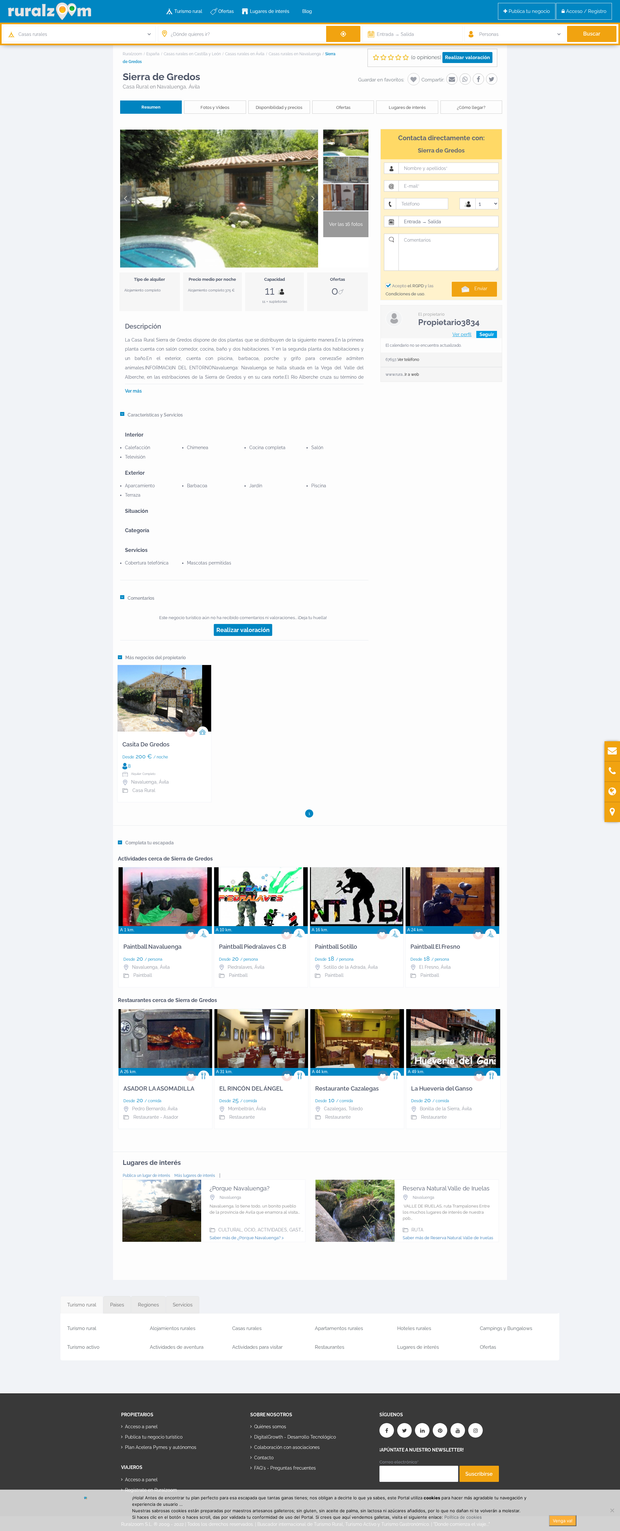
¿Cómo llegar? (471, 107)
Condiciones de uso (405, 293)
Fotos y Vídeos (215, 107)
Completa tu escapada (149, 842)
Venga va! (563, 1520)
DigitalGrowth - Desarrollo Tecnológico (295, 1437)
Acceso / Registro (585, 11)
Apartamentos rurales (339, 1328)
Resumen (150, 107)
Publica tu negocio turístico (153, 1437)
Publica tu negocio (528, 11)
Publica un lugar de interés (146, 1175)
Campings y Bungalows (506, 1328)
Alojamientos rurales (172, 1328)
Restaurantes (329, 1347)
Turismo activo (83, 1347)
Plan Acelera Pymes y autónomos (160, 1447)
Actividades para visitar (257, 1347)
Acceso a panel (141, 1426)
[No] (612, 1510)
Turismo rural (188, 11)
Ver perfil (461, 334)
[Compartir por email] (452, 79)
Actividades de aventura (176, 1347)
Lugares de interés (269, 11)
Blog (307, 11)
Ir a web (412, 374)
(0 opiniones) (426, 57)
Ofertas (226, 11)
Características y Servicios (155, 414)
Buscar (591, 34)
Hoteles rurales (414, 1328)
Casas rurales (247, 1328)
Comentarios (141, 598)
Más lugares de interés (194, 1175)
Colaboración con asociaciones (287, 1447)
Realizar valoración (467, 57)
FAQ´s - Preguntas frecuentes (285, 1468)
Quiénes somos (270, 1426)
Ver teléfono (408, 359)
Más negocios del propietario (155, 657)
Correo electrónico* (398, 1462)
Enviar (480, 288)
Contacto (264, 1457)
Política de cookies (463, 1517)
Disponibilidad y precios (279, 107)
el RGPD (416, 285)
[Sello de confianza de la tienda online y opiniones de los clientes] (274, 1488)
